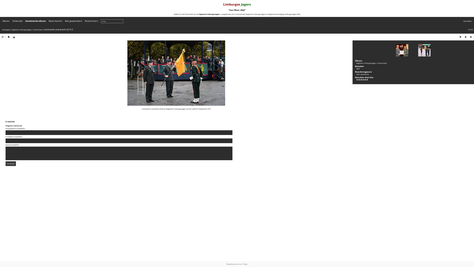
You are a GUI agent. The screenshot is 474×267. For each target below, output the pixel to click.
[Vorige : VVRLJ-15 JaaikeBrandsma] (465, 36)
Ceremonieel (37, 30)
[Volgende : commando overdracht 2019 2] (470, 36)
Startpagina (6, 30)
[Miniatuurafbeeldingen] (460, 36)
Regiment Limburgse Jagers (22, 30)
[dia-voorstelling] (8, 36)
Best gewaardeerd (73, 21)
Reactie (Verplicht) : (13, 145)
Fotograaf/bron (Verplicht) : (16, 128)
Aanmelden (467, 21)
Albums (6, 21)
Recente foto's (91, 21)
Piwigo (245, 264)
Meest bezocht (55, 21)
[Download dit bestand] (14, 36)
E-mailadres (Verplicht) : (14, 137)
